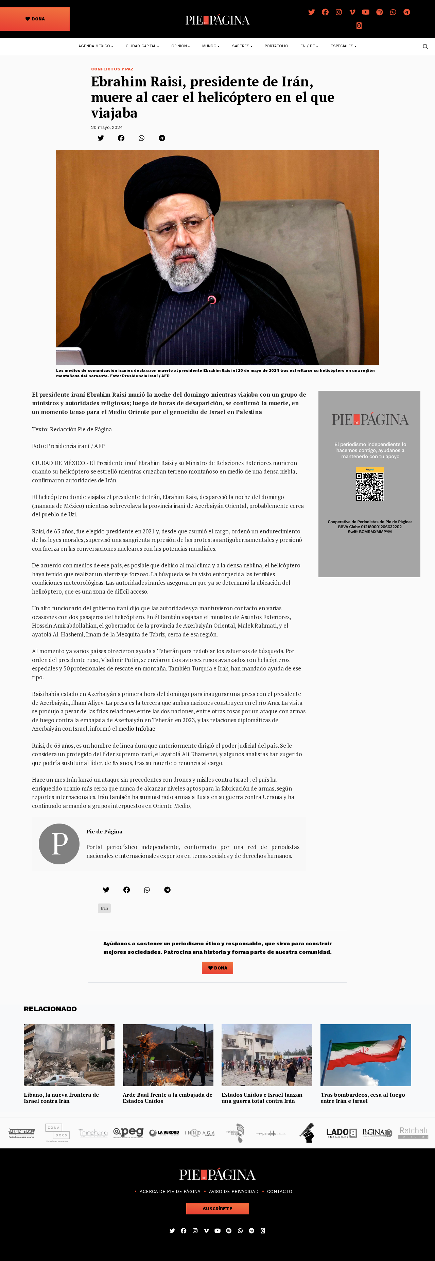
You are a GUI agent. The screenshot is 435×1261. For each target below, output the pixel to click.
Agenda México (94, 46)
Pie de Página (104, 831)
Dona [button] (38, 18)
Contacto (279, 1191)
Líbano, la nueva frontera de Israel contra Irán (61, 1098)
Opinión (179, 46)
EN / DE (307, 46)
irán (104, 908)
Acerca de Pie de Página (170, 1191)
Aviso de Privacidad (234, 1191)
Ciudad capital (141, 46)
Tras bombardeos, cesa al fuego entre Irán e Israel (362, 1098)
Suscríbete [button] (217, 1208)
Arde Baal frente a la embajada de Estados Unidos (167, 1098)
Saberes (240, 46)
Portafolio (276, 46)
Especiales (342, 46)
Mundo (209, 46)
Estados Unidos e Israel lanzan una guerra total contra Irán (262, 1098)
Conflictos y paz (112, 69)
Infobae (145, 728)
